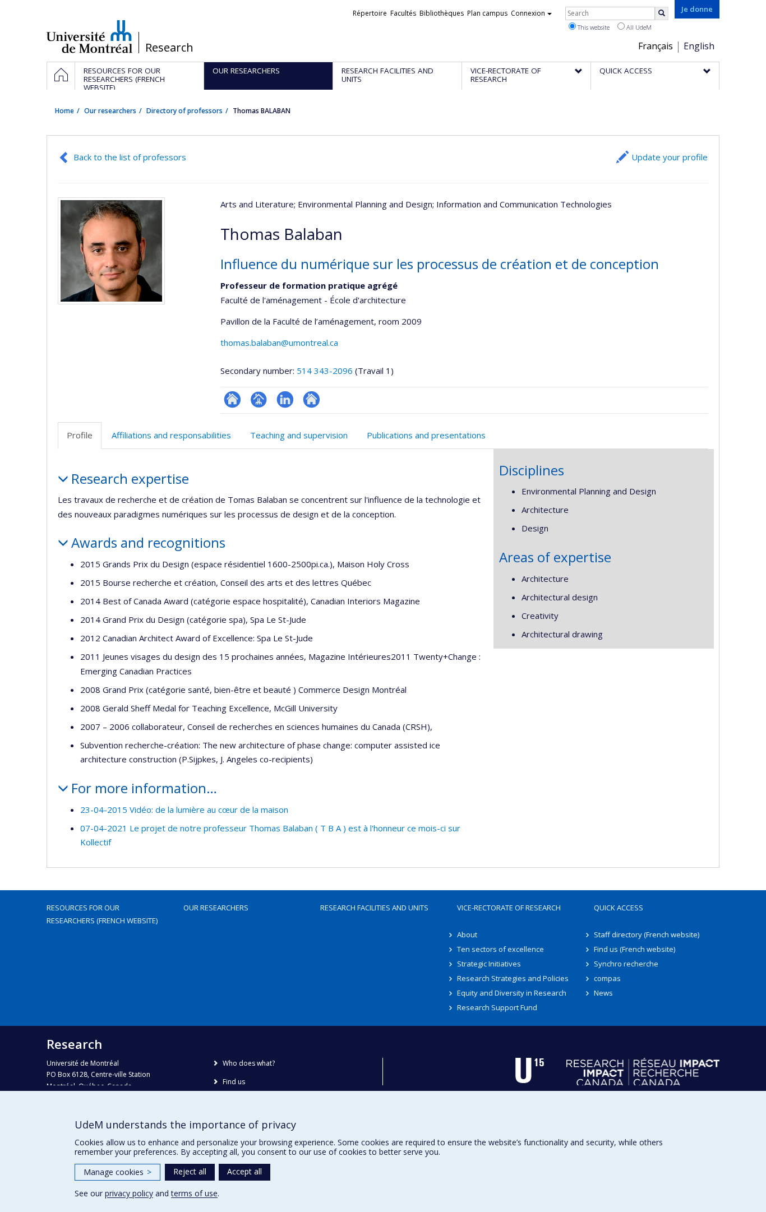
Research (169, 47)
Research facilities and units (374, 908)
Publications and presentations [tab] (426, 435)
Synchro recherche (626, 964)
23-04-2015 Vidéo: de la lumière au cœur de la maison (184, 809)
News (603, 993)
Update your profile (669, 157)
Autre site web (311, 399)
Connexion (528, 13)
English (699, 46)
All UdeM (638, 27)
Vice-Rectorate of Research (509, 908)
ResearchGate (232, 399)
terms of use (194, 1193)
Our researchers (110, 110)
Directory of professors (184, 110)
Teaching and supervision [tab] (299, 435)
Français (655, 46)
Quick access (618, 908)
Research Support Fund (497, 1007)
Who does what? (249, 1063)
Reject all (189, 1171)
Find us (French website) (634, 949)
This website (593, 27)
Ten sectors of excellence (500, 949)
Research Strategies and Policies (513, 978)
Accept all (244, 1171)
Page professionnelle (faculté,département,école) (258, 399)
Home (64, 110)
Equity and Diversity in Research (511, 993)
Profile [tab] (80, 435)
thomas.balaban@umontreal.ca (279, 342)
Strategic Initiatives (489, 964)
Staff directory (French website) (646, 934)
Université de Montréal (89, 36)
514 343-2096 (326, 370)
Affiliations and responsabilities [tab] (171, 435)
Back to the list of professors (129, 157)
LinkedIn (285, 399)
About (467, 934)
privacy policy (129, 1193)
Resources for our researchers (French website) (102, 914)
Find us (234, 1081)
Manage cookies (117, 1172)
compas (607, 978)
